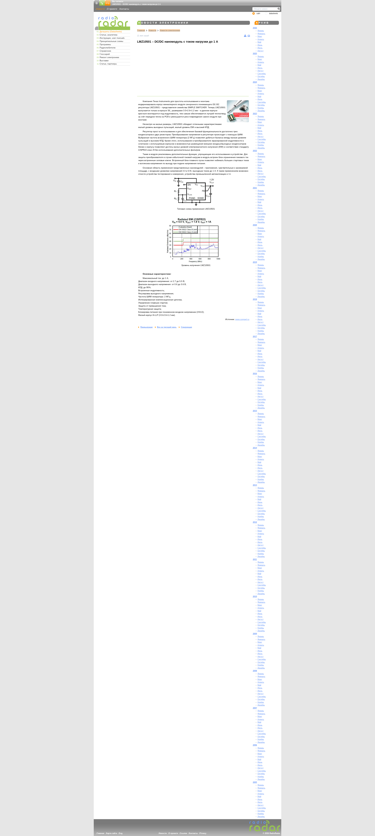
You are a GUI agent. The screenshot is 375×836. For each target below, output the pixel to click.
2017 (255, 336)
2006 (255, 745)
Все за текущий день (167, 327)
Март (260, 36)
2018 (255, 299)
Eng (120, 833)
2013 (255, 485)
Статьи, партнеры (108, 64)
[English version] (107, 2)
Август (261, 51)
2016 (255, 373)
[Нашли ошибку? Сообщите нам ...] (245, 36)
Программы (105, 44)
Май (259, 42)
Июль (260, 48)
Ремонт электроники (109, 57)
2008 (255, 671)
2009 (255, 634)
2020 (255, 225)
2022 (255, 151)
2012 (255, 522)
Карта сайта (111, 833)
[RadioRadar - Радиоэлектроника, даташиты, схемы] (112, 21)
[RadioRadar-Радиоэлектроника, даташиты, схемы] (96, 2)
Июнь (260, 45)
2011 (255, 559)
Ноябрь (261, 108)
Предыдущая (146, 327)
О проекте (112, 9)
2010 (255, 596)
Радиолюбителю (108, 47)
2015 (255, 411)
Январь (261, 31)
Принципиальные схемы (111, 41)
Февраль (261, 34)
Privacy (203, 833)
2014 (255, 448)
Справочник (105, 51)
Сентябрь (262, 74)
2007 (255, 708)
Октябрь (261, 76)
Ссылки (183, 833)
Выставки (104, 60)
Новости (100, 9)
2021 (255, 188)
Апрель (261, 39)
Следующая (186, 327)
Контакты (124, 9)
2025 (255, 53)
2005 (255, 782)
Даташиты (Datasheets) (111, 31)
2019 (255, 262)
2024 (255, 82)
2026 (255, 28)
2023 (255, 114)
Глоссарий (105, 54)
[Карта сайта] (102, 2)
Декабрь (261, 79)
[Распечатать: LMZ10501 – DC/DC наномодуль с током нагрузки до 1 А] (249, 36)
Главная (141, 30)
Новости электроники (170, 30)
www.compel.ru (242, 319)
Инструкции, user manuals (112, 38)
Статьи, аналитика (108, 35)
